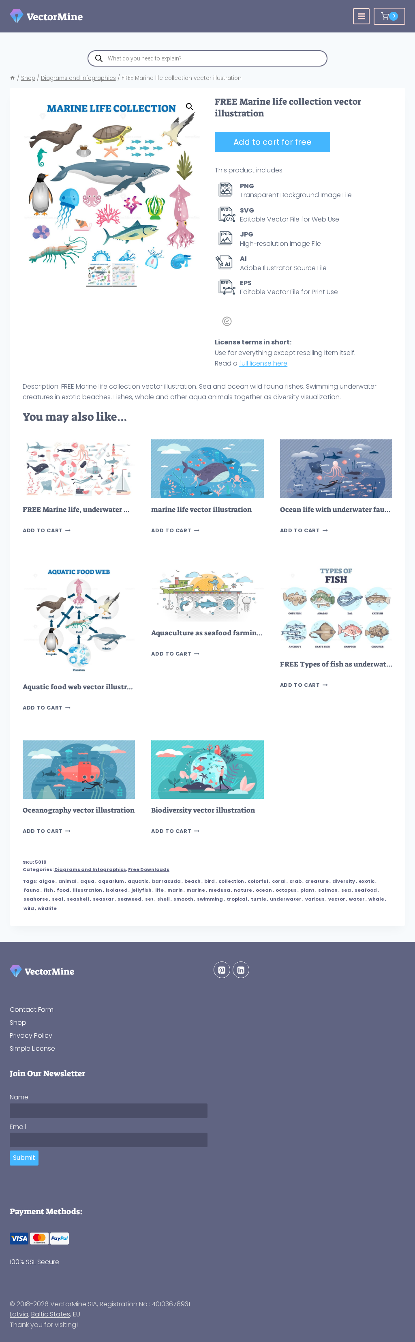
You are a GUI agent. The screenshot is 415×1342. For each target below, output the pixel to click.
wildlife (47, 908)
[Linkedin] (241, 969)
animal (67, 881)
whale (376, 899)
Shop (18, 1022)
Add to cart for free (272, 142)
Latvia (19, 1314)
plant (307, 890)
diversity (343, 881)
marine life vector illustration (201, 509)
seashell (78, 899)
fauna (32, 890)
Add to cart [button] (43, 530)
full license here (263, 363)
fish (48, 890)
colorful (258, 881)
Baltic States (50, 1314)
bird (209, 881)
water (357, 899)
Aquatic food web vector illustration (84, 687)
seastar (103, 899)
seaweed (129, 899)
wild (29, 908)
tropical (237, 899)
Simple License (32, 1048)
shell (163, 899)
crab (295, 881)
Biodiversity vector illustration (203, 810)
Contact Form (31, 1009)
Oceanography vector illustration (79, 810)
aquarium (111, 881)
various (315, 899)
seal (57, 899)
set (149, 899)
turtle (258, 899)
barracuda (166, 881)
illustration (87, 890)
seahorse (36, 899)
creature (317, 881)
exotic (366, 881)
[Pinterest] (222, 969)
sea (346, 890)
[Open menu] (361, 16)
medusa (219, 890)
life (159, 890)
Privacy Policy (31, 1035)
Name (19, 1097)
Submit (24, 1157)
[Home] (12, 78)
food (63, 890)
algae (47, 881)
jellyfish (141, 890)
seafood (366, 890)
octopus (286, 890)
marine (195, 890)
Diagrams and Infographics (90, 869)
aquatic (138, 881)
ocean (264, 890)
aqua (87, 881)
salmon (328, 890)
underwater (286, 899)
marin (175, 890)
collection (231, 881)
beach (192, 881)
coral (279, 881)
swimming (210, 899)
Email (18, 1126)
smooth (183, 899)
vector (336, 899)
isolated (117, 890)
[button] (189, 106)
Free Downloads (148, 869)
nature (243, 890)
